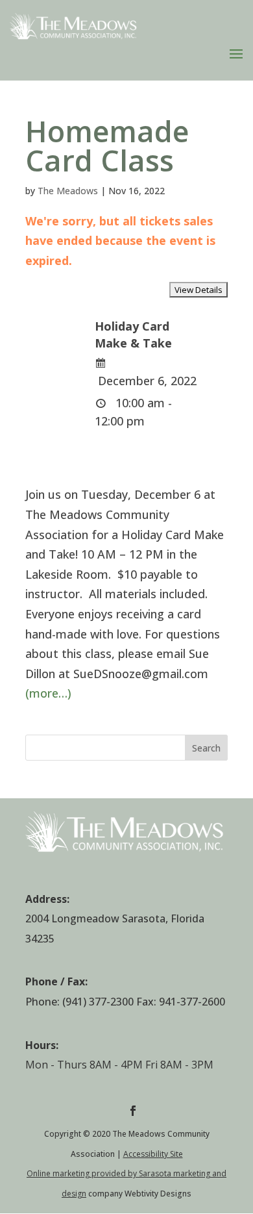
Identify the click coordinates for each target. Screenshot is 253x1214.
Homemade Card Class (107, 145)
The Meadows (68, 190)
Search (206, 748)
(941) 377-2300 (98, 1001)
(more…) (48, 693)
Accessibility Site (153, 1153)
